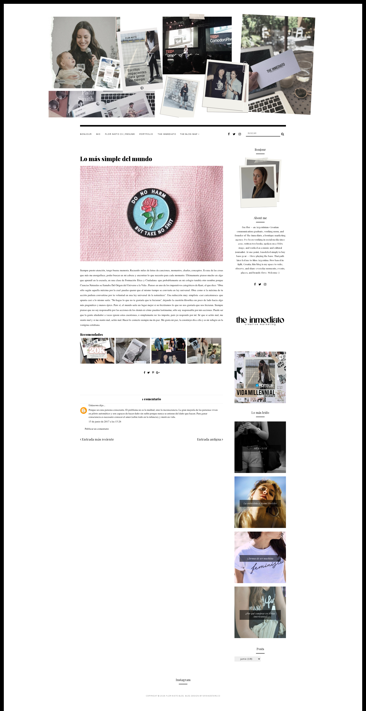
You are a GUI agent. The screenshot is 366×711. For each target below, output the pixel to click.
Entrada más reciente (97, 439)
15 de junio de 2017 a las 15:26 (105, 421)
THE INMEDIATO (167, 134)
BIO (98, 134)
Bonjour (86, 134)
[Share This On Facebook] (144, 372)
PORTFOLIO (146, 134)
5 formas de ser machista (260, 558)
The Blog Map (189, 134)
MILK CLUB (260, 448)
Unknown (94, 405)
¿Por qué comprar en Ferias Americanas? (260, 615)
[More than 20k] (97, 362)
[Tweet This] (149, 372)
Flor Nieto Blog (175, 696)
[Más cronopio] (133, 362)
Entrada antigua (209, 439)
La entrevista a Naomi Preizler (260, 503)
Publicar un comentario (97, 428)
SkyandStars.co (211, 696)
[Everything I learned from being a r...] (168, 362)
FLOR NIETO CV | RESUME (120, 134)
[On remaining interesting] (204, 362)
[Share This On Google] (158, 372)
